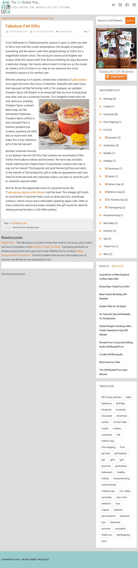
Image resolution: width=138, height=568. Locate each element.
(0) (88, 31)
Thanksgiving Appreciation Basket (25, 192)
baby (128, 397)
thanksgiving (16, 223)
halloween (106, 472)
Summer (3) (114, 137)
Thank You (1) (111, 246)
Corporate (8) (111, 114)
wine (104, 541)
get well (105, 453)
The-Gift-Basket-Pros (43, 31)
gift (103, 459)
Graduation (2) (111, 145)
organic (105, 509)
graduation (121, 466)
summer (106, 528)
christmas (121, 416)
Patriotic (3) (110, 231)
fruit (122, 447)
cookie (104, 428)
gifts (112, 459)
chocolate (106, 416)
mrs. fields (124, 491)
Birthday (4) (110, 98)
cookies (117, 428)
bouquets (106, 409)
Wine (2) (108, 254)
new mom (121, 497)
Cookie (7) (109, 106)
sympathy (120, 528)
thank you (106, 534)
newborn (106, 503)
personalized (108, 516)
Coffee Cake (120, 422)
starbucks (115, 522)
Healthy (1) (109, 153)
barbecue (106, 403)
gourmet (106, 466)
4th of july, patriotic (111, 397)
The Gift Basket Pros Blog (35, 559)
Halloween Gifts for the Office (16, 18)
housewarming (122, 478)
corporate (106, 434)
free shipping (108, 447)
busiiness (121, 409)
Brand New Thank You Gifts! (45, 247)
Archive (118, 266)
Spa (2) (107, 238)
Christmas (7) (115, 168)
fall (25, 223)
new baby (106, 497)
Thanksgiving (66, 31)
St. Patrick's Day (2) (118, 199)
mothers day (108, 491)
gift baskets (79, 79)
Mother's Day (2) (116, 192)
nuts (117, 503)
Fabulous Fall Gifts (23, 26)
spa (103, 522)
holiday (105, 478)
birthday (120, 403)
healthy (121, 472)
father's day (107, 441)
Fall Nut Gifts (8, 242)
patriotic (118, 509)
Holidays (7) (110, 161)
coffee (105, 422)
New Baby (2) (111, 223)
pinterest (124, 516)
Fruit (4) (108, 129)
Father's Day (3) (116, 184)
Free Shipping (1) (113, 122)
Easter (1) (113, 176)
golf (122, 459)
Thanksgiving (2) (116, 207)
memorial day (108, 484)
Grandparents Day (43, 18)
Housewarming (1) (113, 215)
